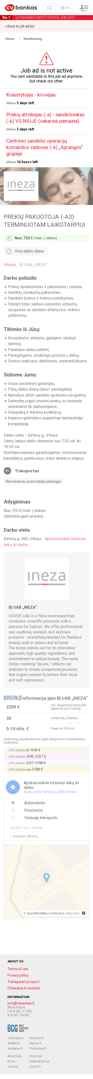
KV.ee (11, 1061)
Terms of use (17, 969)
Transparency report (23, 982)
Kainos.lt (35, 1043)
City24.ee (35, 1056)
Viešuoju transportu (40, 817)
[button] (46, 878)
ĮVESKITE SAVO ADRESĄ (26, 828)
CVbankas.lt (15, 1038)
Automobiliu (34, 803)
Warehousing (33, 39)
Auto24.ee (14, 1056)
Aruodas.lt (37, 1038)
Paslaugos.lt (38, 1048)
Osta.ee (12, 1066)
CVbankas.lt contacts (23, 988)
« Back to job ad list (19, 26)
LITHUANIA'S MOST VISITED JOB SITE (38, 18)
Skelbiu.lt (13, 1043)
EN (67, 7)
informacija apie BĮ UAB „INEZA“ (55, 698)
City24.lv (35, 1066)
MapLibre (73, 913)
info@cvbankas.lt (20, 1003)
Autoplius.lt (15, 1048)
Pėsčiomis (33, 810)
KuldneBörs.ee (39, 1061)
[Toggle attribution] (84, 913)
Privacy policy (18, 975)
